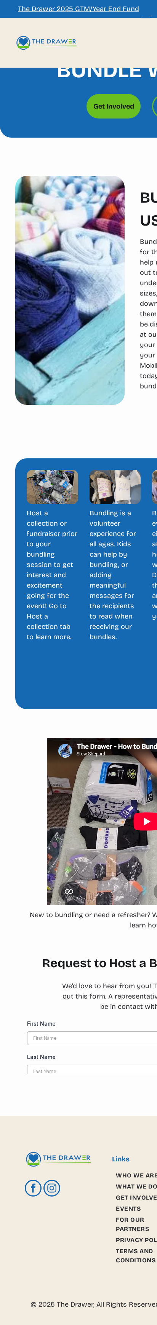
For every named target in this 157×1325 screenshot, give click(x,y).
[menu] (145, 15)
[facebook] (33, 1189)
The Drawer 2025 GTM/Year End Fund (78, 9)
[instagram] (51, 1189)
